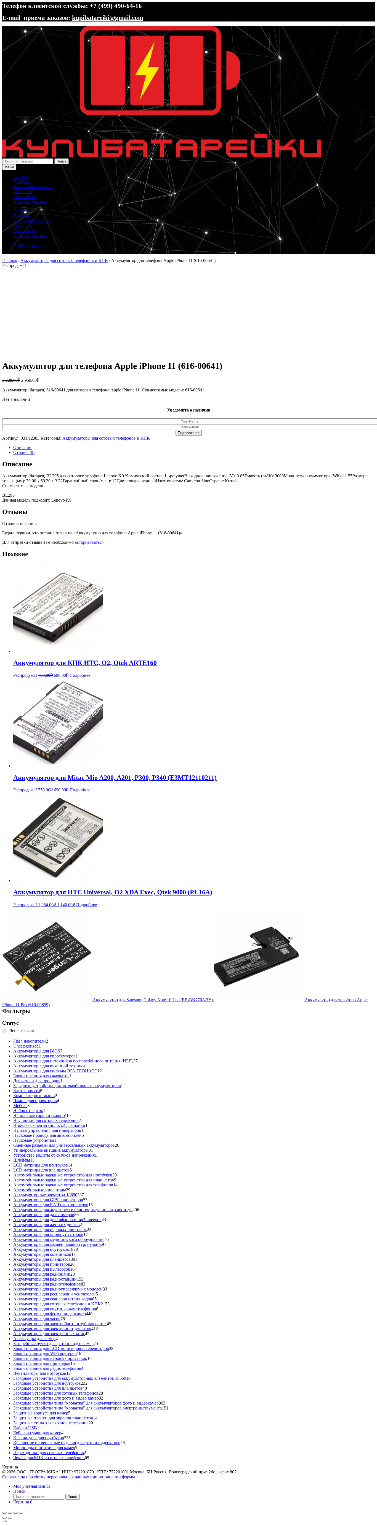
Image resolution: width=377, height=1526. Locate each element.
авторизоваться (89, 542)
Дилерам (21, 181)
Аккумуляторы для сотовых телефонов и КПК (64, 260)
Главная (20, 176)
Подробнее (80, 675)
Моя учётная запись (32, 1486)
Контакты (22, 191)
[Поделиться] (15, 1513)
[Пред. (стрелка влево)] (4, 1518)
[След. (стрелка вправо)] (10, 1518)
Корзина (22, 1502)
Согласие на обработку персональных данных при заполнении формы (68, 1476)
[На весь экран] (10, 1513)
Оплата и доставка (30, 201)
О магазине (24, 196)
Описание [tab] (22, 447)
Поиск (62, 161)
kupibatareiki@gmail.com (107, 17)
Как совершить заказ (32, 186)
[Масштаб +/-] (4, 1513)
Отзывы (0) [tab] (23, 452)
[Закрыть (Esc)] (21, 1513)
